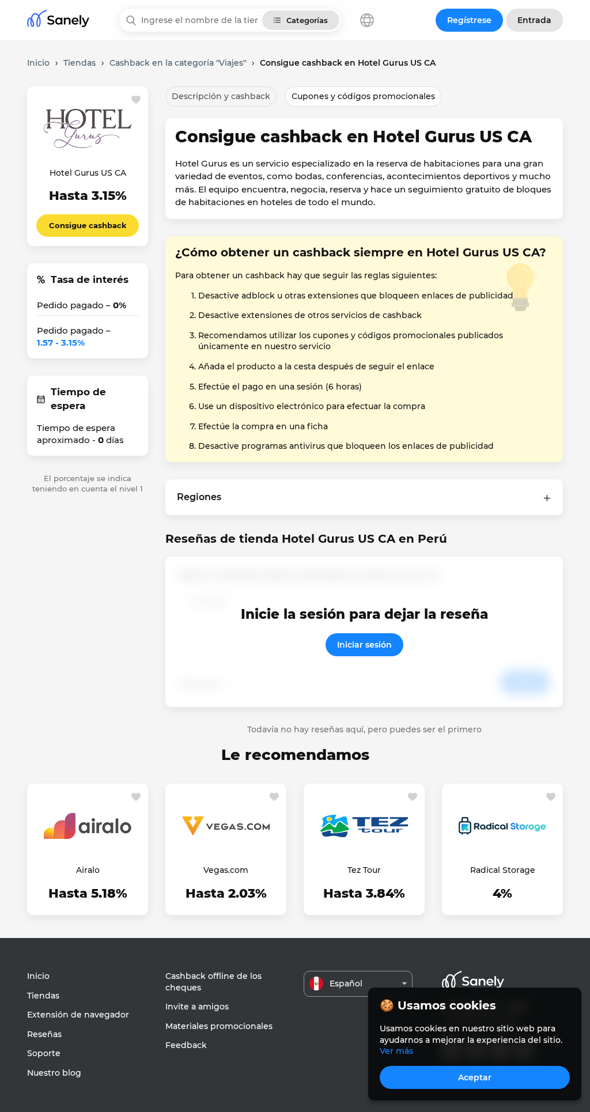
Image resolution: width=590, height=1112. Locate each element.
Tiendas (43, 995)
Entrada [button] (534, 20)
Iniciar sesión (364, 645)
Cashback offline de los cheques (213, 982)
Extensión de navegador (78, 1014)
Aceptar (474, 1077)
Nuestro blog (54, 1073)
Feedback (186, 1045)
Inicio (38, 976)
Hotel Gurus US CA (88, 173)
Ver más (396, 1051)
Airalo (88, 870)
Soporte (43, 1053)
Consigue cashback (88, 225)
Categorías (307, 20)
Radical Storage (502, 870)
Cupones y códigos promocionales (363, 96)
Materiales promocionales (219, 1026)
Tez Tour (364, 870)
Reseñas (44, 1034)
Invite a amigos (197, 1006)
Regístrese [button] (469, 20)
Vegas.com (225, 870)
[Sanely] (58, 20)
